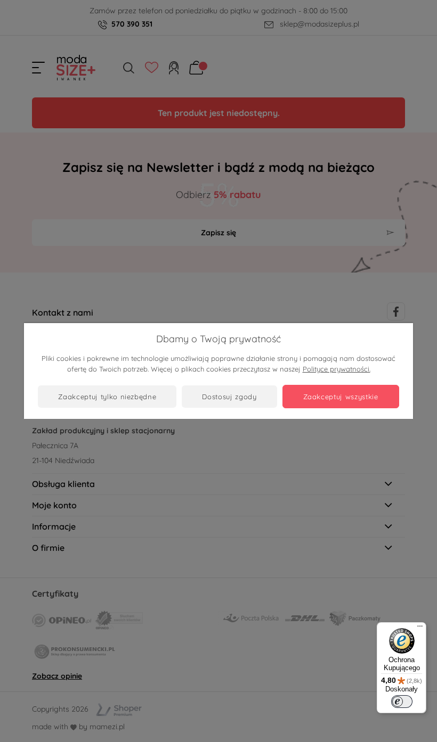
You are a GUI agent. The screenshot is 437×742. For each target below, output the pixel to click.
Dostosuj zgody (229, 396)
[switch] (401, 701)
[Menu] (420, 628)
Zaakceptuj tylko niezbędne (107, 396)
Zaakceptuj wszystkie (340, 396)
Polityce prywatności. (336, 369)
